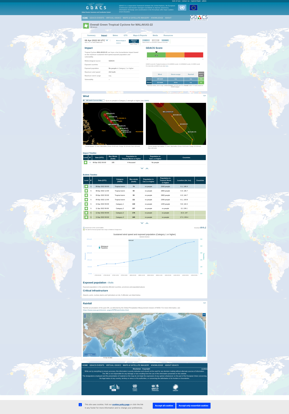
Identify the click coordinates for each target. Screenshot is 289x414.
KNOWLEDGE (157, 18)
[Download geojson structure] (203, 227)
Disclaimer (137, 369)
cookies (204, 369)
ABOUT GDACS (172, 365)
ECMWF (165, 40)
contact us (186, 1)
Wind (160, 74)
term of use (176, 1)
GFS (146, 40)
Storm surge (175, 74)
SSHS (146, 101)
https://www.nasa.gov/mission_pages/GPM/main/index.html (106, 310)
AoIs (110, 282)
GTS (125, 35)
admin (204, 1)
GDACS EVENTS (97, 18)
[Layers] (204, 314)
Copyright (146, 369)
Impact (104, 35)
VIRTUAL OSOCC (113, 18)
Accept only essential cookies (193, 405)
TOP (204, 96)
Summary (91, 35)
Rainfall (191, 74)
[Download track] (205, 227)
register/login (196, 1)
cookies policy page (121, 404)
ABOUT (168, 18)
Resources (168, 35)
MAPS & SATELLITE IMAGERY (136, 18)
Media (155, 35)
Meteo (115, 35)
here (167, 66)
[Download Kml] (201, 227)
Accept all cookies (164, 405)
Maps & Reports (140, 35)
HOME (85, 18)
